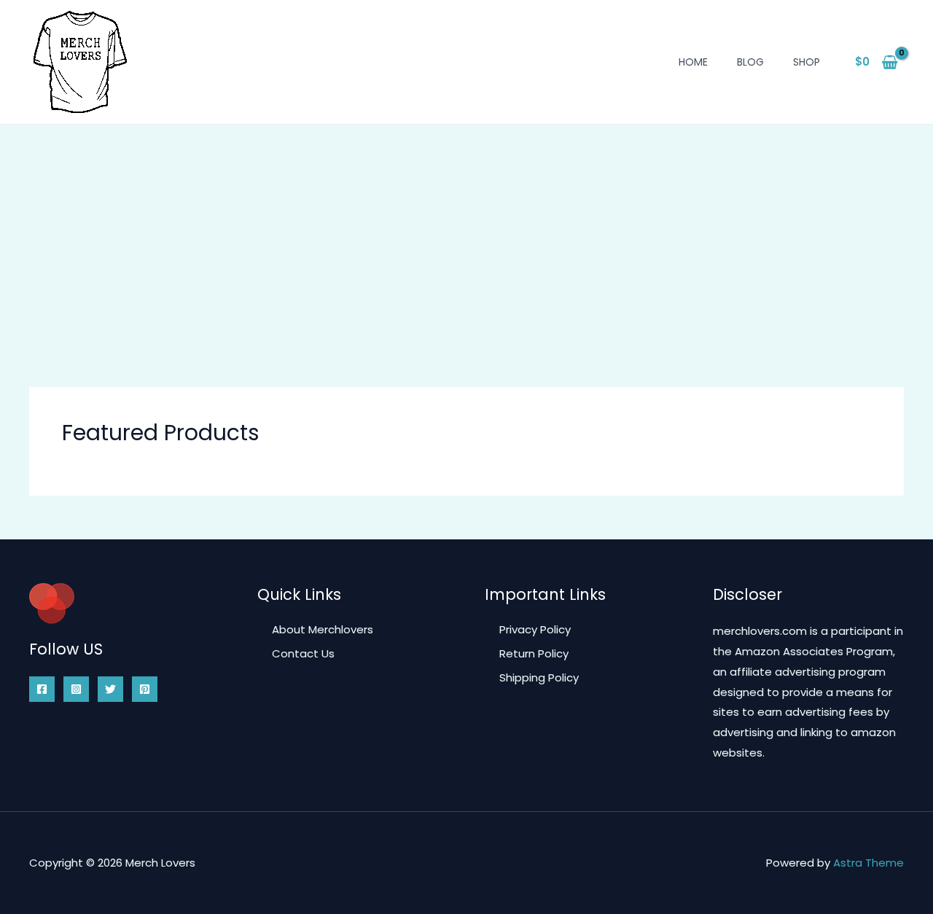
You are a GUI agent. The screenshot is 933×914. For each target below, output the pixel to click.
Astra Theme (868, 862)
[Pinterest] (144, 689)
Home (693, 62)
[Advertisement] (466, 234)
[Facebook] (42, 689)
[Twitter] (110, 689)
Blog (750, 62)
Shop (806, 62)
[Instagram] (76, 689)
